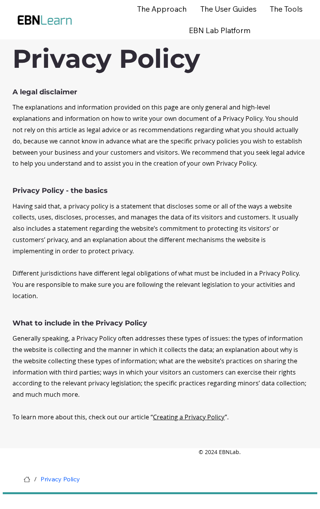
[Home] (27, 479)
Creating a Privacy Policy (189, 417)
